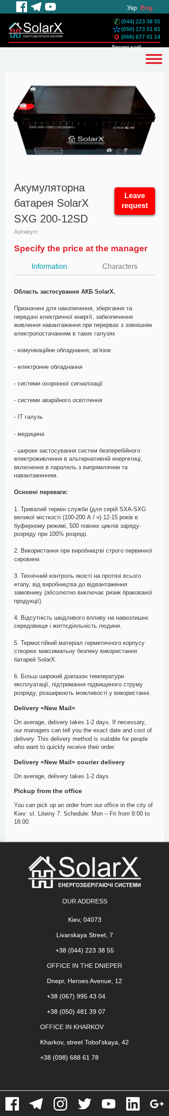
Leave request (135, 201)
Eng (147, 7)
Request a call (127, 47)
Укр (132, 7)
